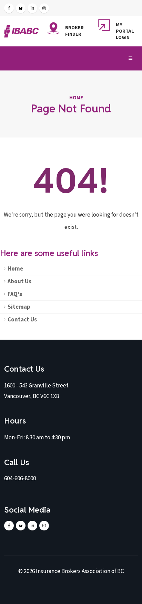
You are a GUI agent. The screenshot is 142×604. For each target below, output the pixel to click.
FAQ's (15, 294)
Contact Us (22, 320)
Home (76, 97)
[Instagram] (44, 8)
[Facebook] (9, 8)
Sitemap (19, 307)
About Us (19, 281)
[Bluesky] (21, 8)
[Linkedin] (32, 8)
